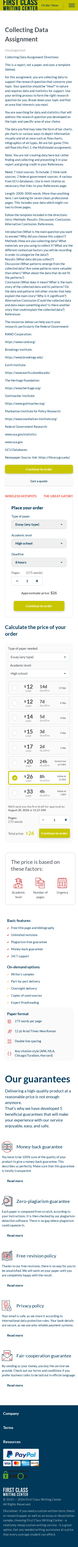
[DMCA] (16, 1474)
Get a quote (39, 481)
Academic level (21, 535)
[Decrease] (43, 819)
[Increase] (66, 819)
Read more (15, 1181)
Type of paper (20, 516)
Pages (15, 573)
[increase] (36, 580)
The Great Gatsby (58, 496)
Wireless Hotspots (21, 496)
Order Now (49, 5)
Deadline (17, 554)
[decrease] (17, 580)
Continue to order (39, 469)
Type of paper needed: (23, 648)
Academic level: (21, 665)
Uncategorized (15, 50)
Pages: (12, 818)
